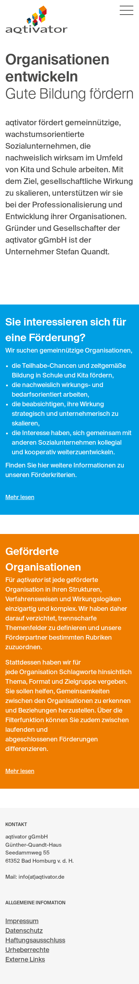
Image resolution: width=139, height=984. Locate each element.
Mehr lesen (19, 498)
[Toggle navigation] (126, 10)
